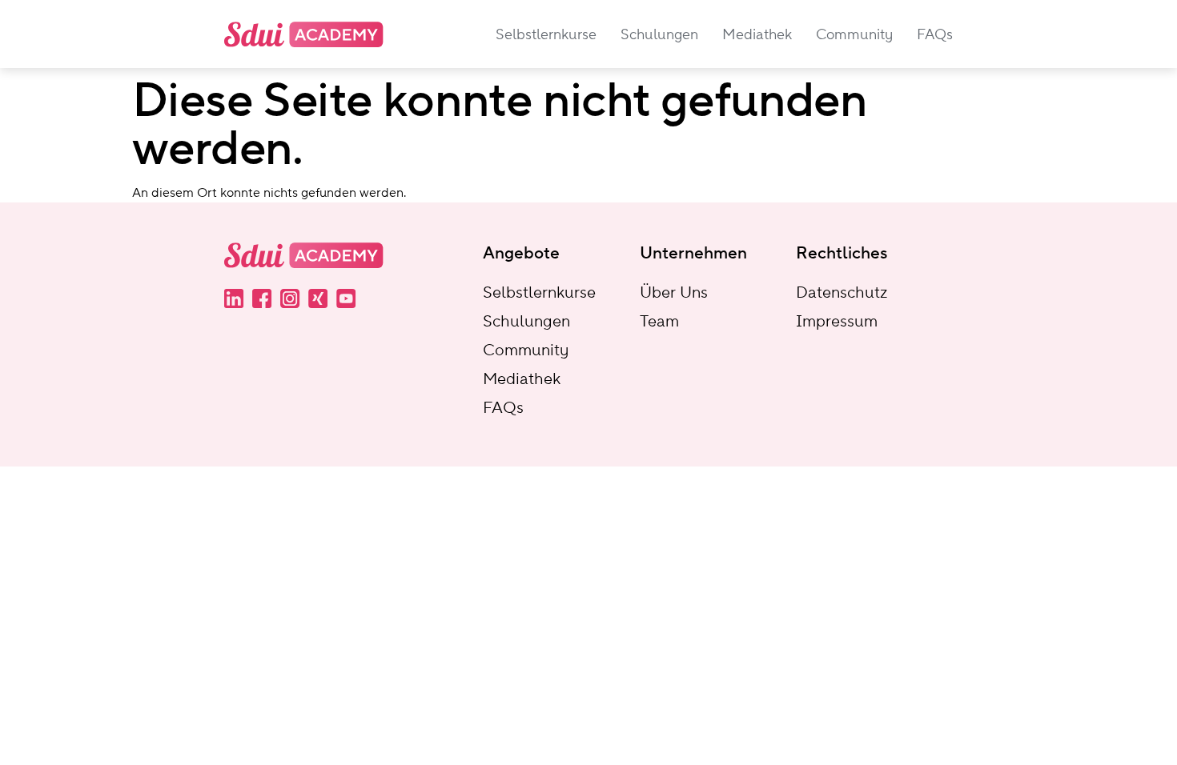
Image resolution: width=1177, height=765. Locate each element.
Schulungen (526, 320)
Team (659, 320)
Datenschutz (841, 292)
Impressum (837, 320)
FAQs (503, 407)
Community (525, 349)
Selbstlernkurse (539, 292)
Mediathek (521, 378)
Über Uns (674, 292)
